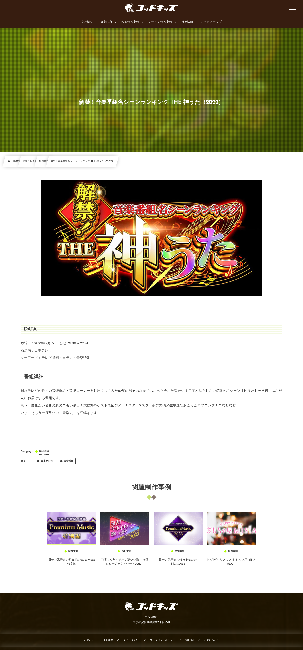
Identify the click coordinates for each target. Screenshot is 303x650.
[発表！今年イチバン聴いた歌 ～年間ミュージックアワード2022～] (124, 528)
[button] (291, 6)
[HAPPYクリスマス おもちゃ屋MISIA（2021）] (231, 528)
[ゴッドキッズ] (151, 7)
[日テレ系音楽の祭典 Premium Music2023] (178, 528)
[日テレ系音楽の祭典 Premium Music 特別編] (71, 528)
